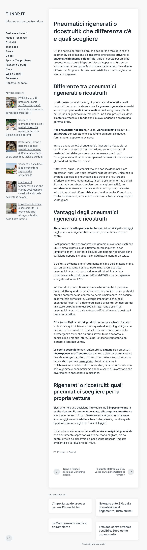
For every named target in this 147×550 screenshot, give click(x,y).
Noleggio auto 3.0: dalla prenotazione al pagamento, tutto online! (116, 507)
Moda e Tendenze (16, 37)
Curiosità (11, 42)
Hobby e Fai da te (16, 83)
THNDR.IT (15, 13)
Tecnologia (12, 46)
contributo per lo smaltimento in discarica (106, 294)
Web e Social (13, 73)
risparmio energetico (101, 54)
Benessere (12, 78)
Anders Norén (98, 544)
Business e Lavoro (16, 33)
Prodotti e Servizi (16, 64)
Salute (9, 51)
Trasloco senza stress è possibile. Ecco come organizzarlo (115, 530)
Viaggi (9, 55)
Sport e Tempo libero (18, 60)
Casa (9, 69)
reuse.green (86, 361)
